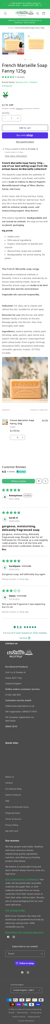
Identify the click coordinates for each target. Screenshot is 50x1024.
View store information (16, 156)
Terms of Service (13, 819)
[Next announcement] (45, 4)
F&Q (7, 801)
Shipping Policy (12, 813)
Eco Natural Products (23, 1009)
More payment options (25, 142)
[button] (5, 13)
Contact (9, 782)
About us (9, 776)
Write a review (18, 481)
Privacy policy (36, 1012)
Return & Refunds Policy (17, 807)
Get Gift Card (11, 831)
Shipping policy (34, 1017)
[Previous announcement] (5, 4)
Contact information (26, 1021)
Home (10, 28)
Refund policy (22, 1012)
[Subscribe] (42, 954)
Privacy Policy (11, 825)
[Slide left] (19, 59)
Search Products (13, 795)
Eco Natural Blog (13, 788)
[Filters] (39, 481)
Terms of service (19, 1017)
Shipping (19, 108)
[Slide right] (31, 59)
